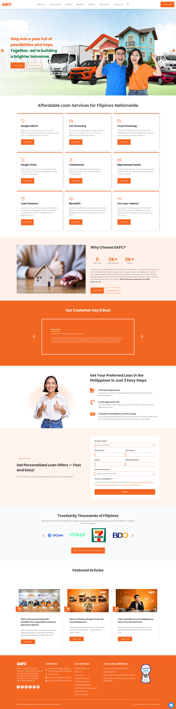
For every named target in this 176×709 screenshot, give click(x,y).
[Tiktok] (30, 687)
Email (97, 460)
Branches (80, 4)
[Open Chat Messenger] (171, 705)
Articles (68, 4)
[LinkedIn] (26, 687)
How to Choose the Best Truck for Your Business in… (86, 620)
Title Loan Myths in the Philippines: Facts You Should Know (136, 620)
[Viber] (34, 687)
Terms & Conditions (103, 479)
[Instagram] (22, 687)
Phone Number (132, 460)
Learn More (27, 142)
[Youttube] (38, 687)
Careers (91, 4)
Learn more (28, 642)
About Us (41, 4)
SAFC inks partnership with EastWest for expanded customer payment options (38, 622)
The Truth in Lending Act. (130, 485)
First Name (100, 450)
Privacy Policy (139, 704)
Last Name (130, 450)
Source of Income (102, 469)
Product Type (101, 441)
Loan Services (55, 4)
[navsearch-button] (128, 4)
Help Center (104, 4)
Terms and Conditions (138, 482)
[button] (2, 50)
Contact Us (118, 4)
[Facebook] (18, 687)
